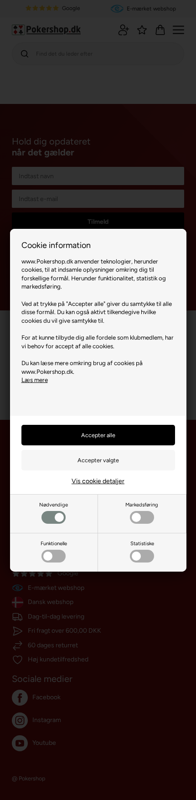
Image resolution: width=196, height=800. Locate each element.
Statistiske (142, 543)
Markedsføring (141, 504)
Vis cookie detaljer (98, 481)
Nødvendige (53, 504)
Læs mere (34, 379)
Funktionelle (54, 543)
